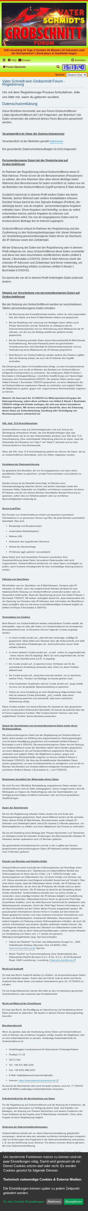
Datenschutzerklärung (20, 948)
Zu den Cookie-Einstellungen (23, 1201)
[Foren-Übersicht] (44, 24)
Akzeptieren (73, 1201)
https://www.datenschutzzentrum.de (37, 1080)
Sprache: (60, 74)
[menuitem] (11, 60)
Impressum (56, 141)
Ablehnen (54, 1201)
